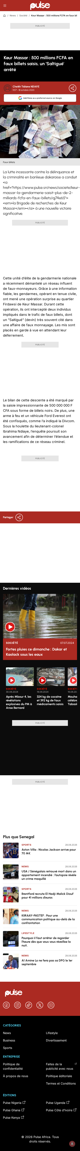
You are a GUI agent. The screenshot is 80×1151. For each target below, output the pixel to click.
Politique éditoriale (59, 1076)
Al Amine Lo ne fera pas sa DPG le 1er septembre (47, 962)
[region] (40, 691)
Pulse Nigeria (12, 1103)
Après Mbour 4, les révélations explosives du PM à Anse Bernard (19, 702)
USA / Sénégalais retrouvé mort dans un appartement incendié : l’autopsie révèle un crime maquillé (49, 875)
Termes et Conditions (61, 1083)
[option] (20, 692)
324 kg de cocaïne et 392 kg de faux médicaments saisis (50, 700)
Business (9, 1040)
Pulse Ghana (11, 1110)
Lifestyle (28, 933)
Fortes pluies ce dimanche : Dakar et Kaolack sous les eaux (36, 652)
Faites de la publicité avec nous (59, 1066)
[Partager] (72, 88)
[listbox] (41, 691)
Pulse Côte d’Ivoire (59, 1110)
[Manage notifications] (72, 1144)
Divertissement (56, 1040)
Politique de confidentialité (13, 1066)
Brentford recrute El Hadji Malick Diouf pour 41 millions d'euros (47, 895)
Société (23, 15)
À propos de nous (15, 1076)
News (13, 15)
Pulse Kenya (11, 1117)
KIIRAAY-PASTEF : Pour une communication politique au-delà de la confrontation (48, 919)
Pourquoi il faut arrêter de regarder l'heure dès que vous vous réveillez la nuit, (46, 941)
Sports (26, 844)
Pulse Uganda (55, 1103)
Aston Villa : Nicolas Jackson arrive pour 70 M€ (49, 851)
